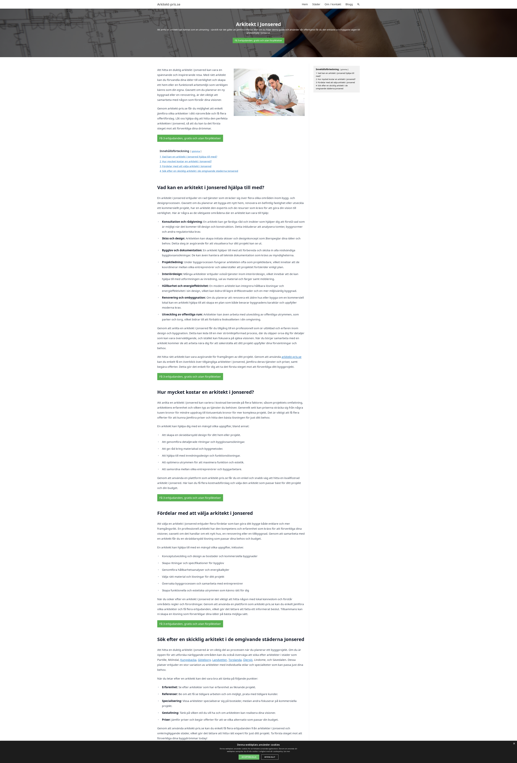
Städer (316, 4)
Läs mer (287, 751)
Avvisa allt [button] (269, 757)
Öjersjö (248, 660)
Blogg (349, 4)
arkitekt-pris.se (291, 357)
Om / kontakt (333, 4)
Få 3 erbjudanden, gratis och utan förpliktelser (258, 40)
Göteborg (204, 660)
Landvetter (219, 660)
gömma (196, 151)
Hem (305, 4)
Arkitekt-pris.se (168, 4)
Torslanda (235, 660)
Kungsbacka (188, 660)
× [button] (514, 744)
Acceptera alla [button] (249, 757)
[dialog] (258, 752)
